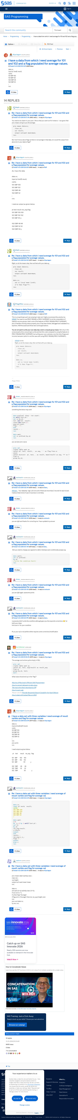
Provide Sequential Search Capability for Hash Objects (40, 693)
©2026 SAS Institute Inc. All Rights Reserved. (58, 1117)
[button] (6, 61)
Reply (68, 92)
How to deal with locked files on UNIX (24, 695)
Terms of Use (28, 1117)
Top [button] (9, 1066)
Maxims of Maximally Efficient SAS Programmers (28, 683)
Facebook (3, 1108)
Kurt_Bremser (20, 647)
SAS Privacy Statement (33, 1084)
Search (59, 3)
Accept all (17, 1098)
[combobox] (38, 30)
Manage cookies (25, 1105)
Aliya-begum (17, 55)
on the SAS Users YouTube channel (26, 1008)
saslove (18, 861)
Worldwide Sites (64, 3)
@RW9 (14, 319)
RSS (4, 1110)
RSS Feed (50, 44)
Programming (14, 36)
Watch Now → (12, 959)
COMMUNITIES (21, 3)
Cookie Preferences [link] (7, 1117)
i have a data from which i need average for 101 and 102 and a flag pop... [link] (55, 36)
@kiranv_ (15, 491)
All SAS (51, 3)
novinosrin (19, 478)
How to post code (17, 690)
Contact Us (69, 3)
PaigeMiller (19, 304)
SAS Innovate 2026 (10, 937)
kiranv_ (18, 396)
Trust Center (38, 1117)
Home (5, 36)
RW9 (17, 107)
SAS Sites (74, 3)
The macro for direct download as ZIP (24, 688)
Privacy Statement (17, 1117)
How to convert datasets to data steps (24, 685)
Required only (31, 1098)
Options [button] (10, 44)
